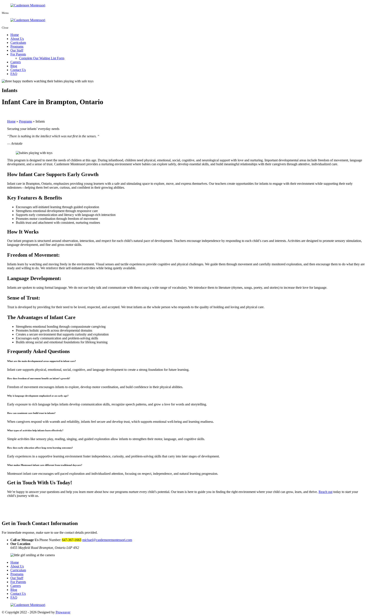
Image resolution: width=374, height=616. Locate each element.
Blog (13, 66)
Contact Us (18, 70)
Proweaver (63, 612)
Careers (15, 62)
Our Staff (16, 50)
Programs (16, 46)
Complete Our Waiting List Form (41, 58)
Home (14, 35)
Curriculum (18, 42)
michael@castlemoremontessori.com (107, 540)
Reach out (325, 492)
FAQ (13, 74)
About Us (17, 39)
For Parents (18, 54)
